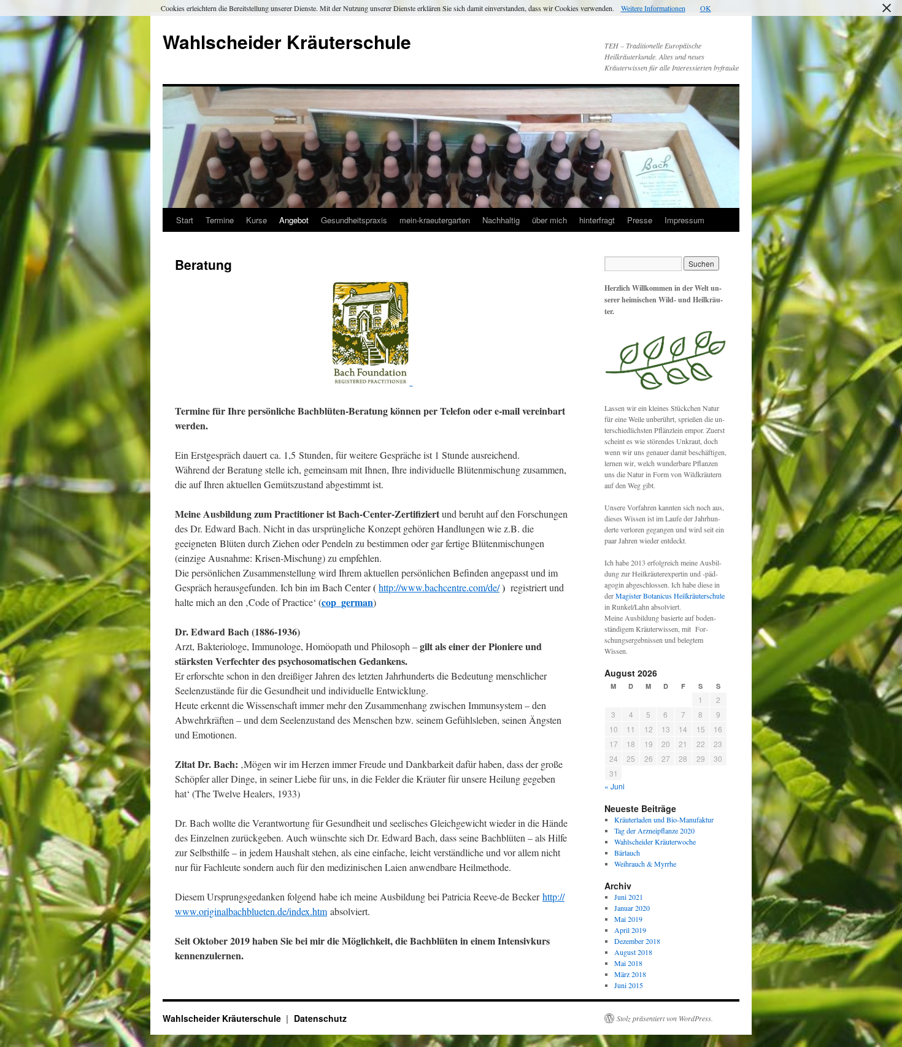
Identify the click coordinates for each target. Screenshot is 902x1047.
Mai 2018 (628, 963)
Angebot (294, 220)
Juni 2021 (628, 897)
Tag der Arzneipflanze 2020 (654, 830)
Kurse (256, 220)
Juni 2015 (628, 985)
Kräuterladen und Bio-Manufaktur (664, 819)
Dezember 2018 (637, 941)
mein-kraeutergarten (434, 220)
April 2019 (630, 930)
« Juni (614, 786)
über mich (549, 220)
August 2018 (633, 952)
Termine (220, 220)
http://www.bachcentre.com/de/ (439, 587)
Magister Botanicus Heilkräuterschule (670, 595)
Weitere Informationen (653, 8)
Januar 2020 (632, 908)
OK (705, 8)
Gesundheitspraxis (354, 220)
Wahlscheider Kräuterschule (287, 41)
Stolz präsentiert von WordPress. (665, 1018)
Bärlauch (627, 852)
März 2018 (630, 974)
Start (184, 220)
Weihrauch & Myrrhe (645, 864)
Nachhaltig (501, 220)
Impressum (684, 220)
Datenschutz (320, 1018)
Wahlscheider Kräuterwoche (655, 841)
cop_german (347, 602)
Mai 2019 (628, 919)
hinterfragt (597, 220)
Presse (639, 220)
